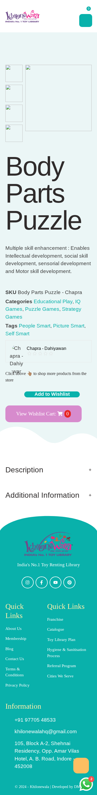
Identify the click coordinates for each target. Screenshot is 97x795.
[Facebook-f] (42, 582)
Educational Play (53, 301)
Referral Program (61, 666)
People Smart (34, 326)
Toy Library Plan (61, 639)
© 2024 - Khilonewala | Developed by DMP (48, 787)
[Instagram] (28, 582)
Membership (15, 638)
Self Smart (17, 333)
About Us (13, 628)
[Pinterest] (69, 582)
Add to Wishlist (52, 394)
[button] (81, 765)
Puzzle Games (42, 309)
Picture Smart (68, 326)
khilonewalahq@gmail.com (46, 731)
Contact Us (14, 659)
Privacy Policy (17, 685)
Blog (9, 649)
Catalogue (55, 629)
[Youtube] (56, 582)
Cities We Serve (60, 676)
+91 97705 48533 (35, 720)
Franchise (55, 619)
